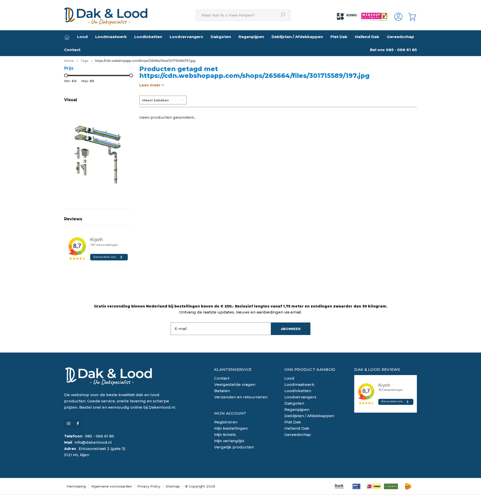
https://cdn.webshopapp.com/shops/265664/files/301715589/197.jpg (145, 61)
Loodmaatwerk (111, 36)
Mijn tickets (225, 434)
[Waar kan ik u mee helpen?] (283, 15)
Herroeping (76, 486)
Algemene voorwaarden (111, 486)
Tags (84, 61)
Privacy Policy (148, 486)
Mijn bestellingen (231, 428)
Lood (82, 36)
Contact (72, 49)
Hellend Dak (367, 36)
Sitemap (173, 486)
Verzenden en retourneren (241, 397)
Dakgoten (221, 36)
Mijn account (230, 413)
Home (69, 61)
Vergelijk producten (234, 447)
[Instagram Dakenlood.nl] (68, 423)
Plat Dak (338, 36)
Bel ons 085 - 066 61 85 (393, 49)
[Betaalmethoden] (339, 486)
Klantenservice (233, 369)
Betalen (222, 390)
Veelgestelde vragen (234, 384)
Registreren (225, 422)
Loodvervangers (186, 36)
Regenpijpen (251, 36)
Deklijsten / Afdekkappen (297, 36)
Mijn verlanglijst (229, 440)
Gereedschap (400, 36)
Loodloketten (148, 36)
